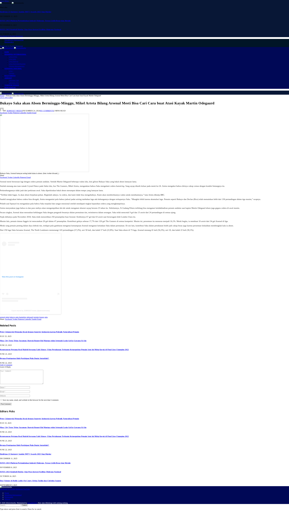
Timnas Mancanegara (16, 66)
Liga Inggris (13, 57)
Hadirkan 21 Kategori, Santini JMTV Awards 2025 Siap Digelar (25, 12)
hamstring (22, 317)
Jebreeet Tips (14, 83)
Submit (24, 505)
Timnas (11, 73)
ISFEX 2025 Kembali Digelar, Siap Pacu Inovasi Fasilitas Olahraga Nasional (30, 29)
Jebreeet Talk (14, 80)
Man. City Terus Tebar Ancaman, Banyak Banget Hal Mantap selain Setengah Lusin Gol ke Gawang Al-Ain (43, 341)
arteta (7, 317)
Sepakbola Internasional (14, 40)
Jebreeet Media (14, 111)
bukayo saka (14, 317)
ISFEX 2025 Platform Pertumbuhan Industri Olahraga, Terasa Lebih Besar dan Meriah (35, 21)
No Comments (47, 111)
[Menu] (1, 48)
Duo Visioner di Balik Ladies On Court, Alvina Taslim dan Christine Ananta (30, 481)
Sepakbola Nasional (13, 69)
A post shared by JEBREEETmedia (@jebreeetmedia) (31, 311)
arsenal (2, 317)
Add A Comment (6, 365)
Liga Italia (12, 59)
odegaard (30, 317)
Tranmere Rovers (12, 85)
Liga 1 (11, 71)
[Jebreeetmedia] (14, 48)
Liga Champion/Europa (17, 64)
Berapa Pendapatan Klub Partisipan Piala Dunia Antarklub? (24, 358)
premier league (39, 317)
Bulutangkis (9, 42)
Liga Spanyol (13, 61)
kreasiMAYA (32, 503)
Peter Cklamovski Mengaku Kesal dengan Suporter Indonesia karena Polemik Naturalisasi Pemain (39, 332)
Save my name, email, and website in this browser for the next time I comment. (31, 400)
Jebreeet (8, 78)
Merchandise (10, 88)
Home (7, 52)
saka (46, 317)
